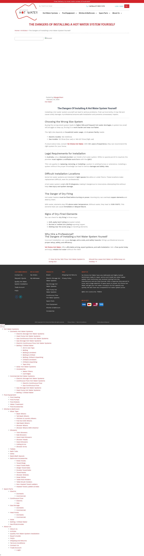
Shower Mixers (22, 425)
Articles (24, 30)
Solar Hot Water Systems (26, 367)
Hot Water (48, 102)
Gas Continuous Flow (31, 385)
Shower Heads (22, 439)
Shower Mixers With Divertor (27, 428)
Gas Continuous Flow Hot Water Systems (32, 338)
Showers (13, 430)
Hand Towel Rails (22, 465)
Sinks (12, 454)
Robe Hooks (21, 461)
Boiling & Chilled (29, 355)
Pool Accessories (16, 407)
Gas (17, 503)
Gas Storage (14, 505)
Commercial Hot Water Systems (22, 376)
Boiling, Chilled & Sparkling (33, 357)
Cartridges (27, 374)
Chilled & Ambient (29, 360)
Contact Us (18, 275)
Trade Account (19, 287)
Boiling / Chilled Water (25, 345)
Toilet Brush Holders (24, 482)
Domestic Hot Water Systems (21, 331)
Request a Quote (20, 278)
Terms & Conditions (81, 322)
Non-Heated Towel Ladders (26, 484)
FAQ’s (16, 290)
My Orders (33, 275)
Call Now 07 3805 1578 (97, 6)
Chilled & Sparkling (30, 362)
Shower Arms (21, 447)
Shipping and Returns (69, 275)
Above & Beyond (105, 322)
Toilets (12, 449)
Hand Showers (22, 442)
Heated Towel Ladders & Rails (27, 487)
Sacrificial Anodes (17, 524)
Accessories (50, 311)
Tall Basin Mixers (22, 416)
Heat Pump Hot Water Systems (28, 336)
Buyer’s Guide (15, 536)
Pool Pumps (14, 400)
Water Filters (28, 371)
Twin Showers (21, 432)
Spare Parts (103, 13)
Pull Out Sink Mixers (24, 421)
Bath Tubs (14, 451)
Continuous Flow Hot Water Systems (30, 381)
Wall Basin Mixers (23, 423)
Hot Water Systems (50, 13)
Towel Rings (20, 463)
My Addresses (34, 278)
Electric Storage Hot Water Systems (30, 334)
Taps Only (26, 364)
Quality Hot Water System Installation (24, 534)
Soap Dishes (21, 477)
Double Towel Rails (23, 470)
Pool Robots (14, 402)
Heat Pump (14, 512)
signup (121, 6)
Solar (12, 519)
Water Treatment (16, 404)
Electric (13, 491)
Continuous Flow (16, 498)
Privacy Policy (66, 278)
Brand (48, 275)
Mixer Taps (14, 411)
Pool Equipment (68, 13)
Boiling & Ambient (29, 352)
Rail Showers (21, 435)
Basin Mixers (21, 414)
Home (17, 30)
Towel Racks (21, 472)
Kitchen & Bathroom (87, 13)
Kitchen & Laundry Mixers (26, 418)
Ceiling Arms (21, 444)
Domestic (20, 494)
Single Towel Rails (23, 468)
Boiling (25, 350)
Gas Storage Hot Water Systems (28, 341)
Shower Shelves (22, 475)
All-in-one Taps (28, 348)
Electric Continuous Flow (32, 383)
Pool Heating (15, 397)
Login (116, 6)
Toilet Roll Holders (23, 479)
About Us (116, 13)
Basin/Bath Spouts (17, 456)
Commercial (21, 496)
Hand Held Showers (24, 437)
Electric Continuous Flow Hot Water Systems (33, 343)
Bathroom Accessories (18, 458)
